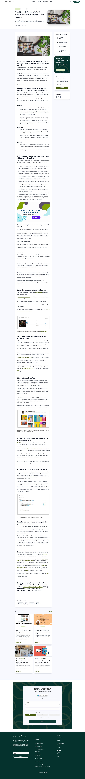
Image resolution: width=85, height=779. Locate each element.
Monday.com (34, 564)
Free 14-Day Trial (60, 70)
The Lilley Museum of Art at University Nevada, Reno (36, 448)
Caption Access (20, 575)
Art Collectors (59, 744)
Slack (32, 560)
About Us (58, 752)
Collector (23, 626)
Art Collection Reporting (38, 754)
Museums (58, 740)
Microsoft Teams (26, 560)
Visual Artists (59, 737)
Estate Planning (37, 759)
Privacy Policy (47, 717)
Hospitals (58, 747)
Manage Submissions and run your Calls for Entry (42, 766)
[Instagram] (58, 97)
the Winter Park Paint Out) (27, 368)
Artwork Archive (44, 331)
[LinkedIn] (60, 97)
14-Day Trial (76, 1)
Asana (25, 564)
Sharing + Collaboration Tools (39, 758)
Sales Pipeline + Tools (38, 740)
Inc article (33, 163)
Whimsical (27, 570)
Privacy (58, 757)
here (18, 370)
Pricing (39, 1)
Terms (42, 717)
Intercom (44, 565)
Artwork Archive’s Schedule (30, 477)
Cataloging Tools (37, 751)
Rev (47, 573)
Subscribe (62, 87)
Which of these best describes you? (42, 712)
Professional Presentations (39, 743)
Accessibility (59, 755)
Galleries (58, 739)
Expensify (19, 568)
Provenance (36, 752)
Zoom (43, 559)
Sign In (71, 1)
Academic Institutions (60, 743)
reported (37, 276)
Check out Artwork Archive (32, 587)
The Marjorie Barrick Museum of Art (24, 357)
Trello (28, 564)
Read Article (18, 642)
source (31, 123)
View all (50, 611)
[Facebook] (56, 97)
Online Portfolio (37, 739)
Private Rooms (20, 442)
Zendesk (19, 567)
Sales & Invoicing (37, 755)
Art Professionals (60, 746)
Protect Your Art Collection (39, 761)
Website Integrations (38, 742)
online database (38, 292)
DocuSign (23, 567)
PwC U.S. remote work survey (24, 297)
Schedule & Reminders (38, 746)
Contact (58, 753)
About (51, 1)
